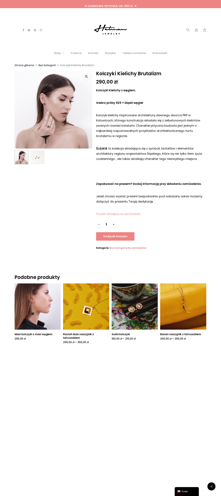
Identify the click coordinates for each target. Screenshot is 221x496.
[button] (86, 76)
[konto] (196, 30)
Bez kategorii (47, 65)
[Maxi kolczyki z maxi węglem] (38, 306)
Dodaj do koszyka (115, 236)
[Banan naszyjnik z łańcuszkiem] (183, 306)
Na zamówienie (136, 248)
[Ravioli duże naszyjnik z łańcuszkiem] (86, 306)
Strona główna (24, 65)
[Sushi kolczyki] (135, 306)
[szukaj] (188, 30)
